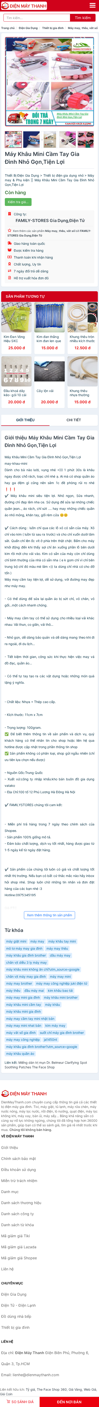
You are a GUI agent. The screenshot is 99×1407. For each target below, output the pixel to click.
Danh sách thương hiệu (21, 1202)
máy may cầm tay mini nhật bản (30, 1019)
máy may (37, 941)
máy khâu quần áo (20, 1053)
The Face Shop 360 (52, 1389)
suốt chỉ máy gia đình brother (62, 1033)
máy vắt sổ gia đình (21, 1033)
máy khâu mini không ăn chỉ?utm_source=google (42, 969)
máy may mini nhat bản (23, 1025)
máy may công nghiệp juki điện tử (61, 983)
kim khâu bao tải (60, 990)
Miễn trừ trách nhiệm (19, 1180)
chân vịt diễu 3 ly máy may (26, 962)
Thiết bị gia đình (53, 28)
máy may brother (19, 983)
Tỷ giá (30, 1389)
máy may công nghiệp (23, 1039)
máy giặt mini (16, 941)
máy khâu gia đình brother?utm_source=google (41, 1047)
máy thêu (13, 990)
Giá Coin (6, 1394)
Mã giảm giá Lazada (18, 1247)
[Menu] (93, 5)
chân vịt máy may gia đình (26, 976)
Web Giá (90, 1389)
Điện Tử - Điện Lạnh (18, 1305)
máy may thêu (57, 948)
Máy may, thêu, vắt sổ (83, 28)
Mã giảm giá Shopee (19, 1258)
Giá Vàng (75, 1389)
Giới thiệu (25, 420)
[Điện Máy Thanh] (24, 1093)
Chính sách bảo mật (18, 1158)
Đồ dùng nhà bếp (16, 1316)
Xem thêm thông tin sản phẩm (49, 915)
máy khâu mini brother (61, 997)
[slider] (13, 139)
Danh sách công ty (17, 1213)
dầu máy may (60, 955)
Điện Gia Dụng (28, 28)
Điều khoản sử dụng (18, 1169)
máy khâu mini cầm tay (23, 1004)
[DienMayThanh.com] (33, 5)
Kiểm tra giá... (18, 202)
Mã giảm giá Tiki (15, 1236)
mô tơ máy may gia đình (24, 948)
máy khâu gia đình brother (26, 955)
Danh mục (10, 1191)
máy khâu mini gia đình (23, 1011)
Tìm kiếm (83, 17)
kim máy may (55, 1025)
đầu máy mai (34, 990)
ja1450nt (50, 1039)
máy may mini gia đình (23, 997)
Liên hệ (7, 1269)
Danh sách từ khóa (17, 1224)
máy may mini (60, 976)
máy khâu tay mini (62, 941)
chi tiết (74, 420)
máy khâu (52, 1004)
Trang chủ (8, 28)
